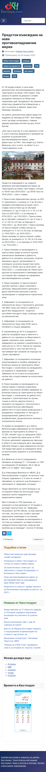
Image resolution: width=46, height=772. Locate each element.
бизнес (6, 76)
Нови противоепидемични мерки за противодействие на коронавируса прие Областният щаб (21, 580)
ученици (26, 61)
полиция (12, 670)
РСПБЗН (12, 675)
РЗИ (36, 66)
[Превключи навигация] (3, 20)
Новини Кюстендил (25, 51)
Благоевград (20, 766)
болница (17, 71)
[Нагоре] (42, 767)
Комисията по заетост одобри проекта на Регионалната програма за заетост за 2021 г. (23, 589)
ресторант (29, 71)
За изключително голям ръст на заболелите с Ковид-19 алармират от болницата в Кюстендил (21, 570)
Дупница (12, 664)
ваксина (6, 71)
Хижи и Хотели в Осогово (24, 763)
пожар (11, 672)
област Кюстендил (11, 61)
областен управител (11, 66)
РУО (14, 76)
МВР (10, 667)
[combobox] (33, 20)
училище (27, 66)
